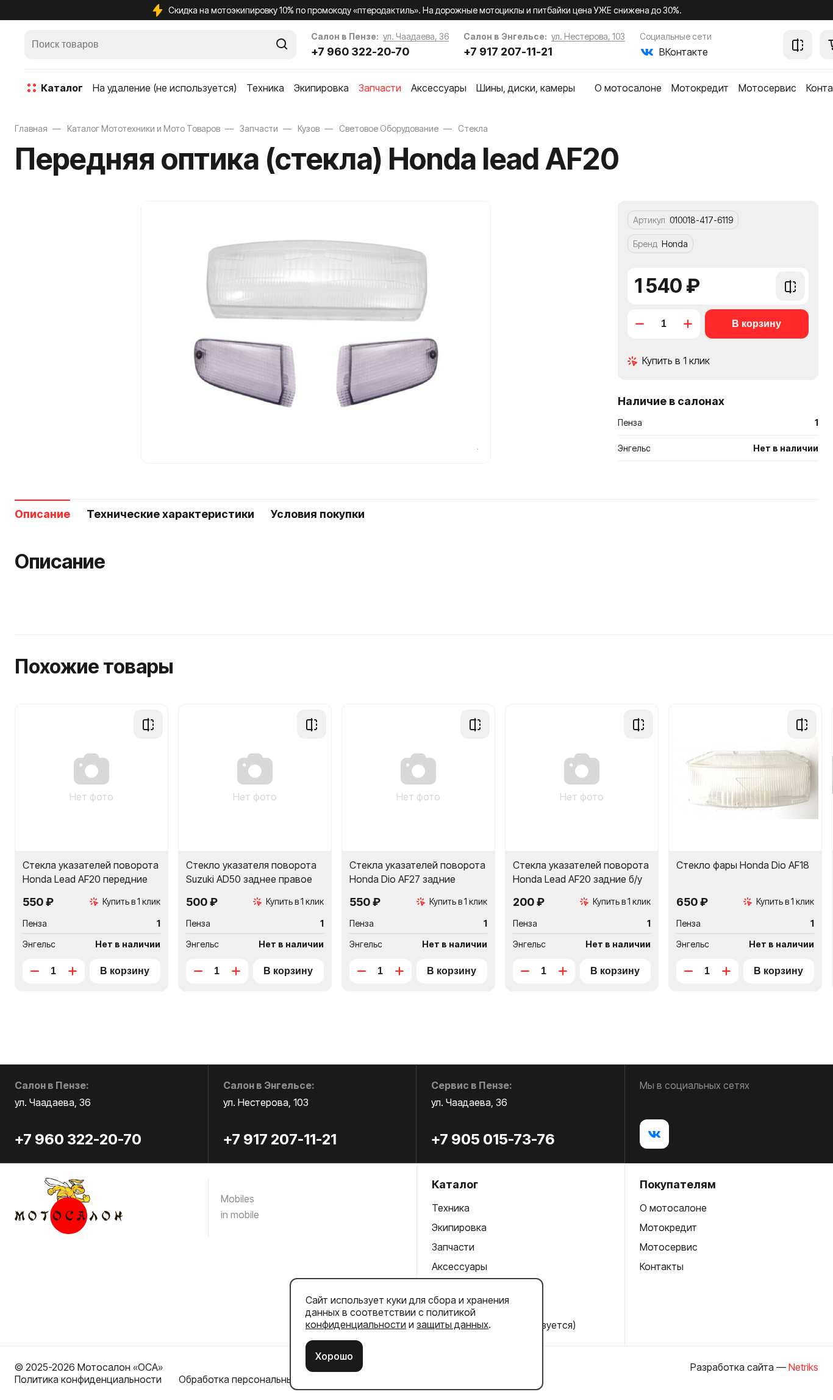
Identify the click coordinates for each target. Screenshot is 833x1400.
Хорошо (334, 1356)
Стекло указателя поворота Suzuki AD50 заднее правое (251, 872)
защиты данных (452, 1324)
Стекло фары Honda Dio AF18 (742, 865)
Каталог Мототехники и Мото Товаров (143, 128)
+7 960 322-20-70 (360, 51)
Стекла (473, 128)
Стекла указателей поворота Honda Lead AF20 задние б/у (581, 872)
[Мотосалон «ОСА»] (69, 1207)
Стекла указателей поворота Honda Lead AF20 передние (91, 872)
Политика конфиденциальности (88, 1379)
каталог (62, 88)
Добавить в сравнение (790, 292)
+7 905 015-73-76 (493, 1139)
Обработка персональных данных (257, 1379)
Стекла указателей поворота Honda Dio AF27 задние (417, 872)
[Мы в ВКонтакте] (654, 1134)
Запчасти (259, 128)
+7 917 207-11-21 (507, 51)
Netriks (803, 1367)
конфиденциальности (356, 1324)
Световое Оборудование (388, 128)
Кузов (309, 128)
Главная (31, 128)
